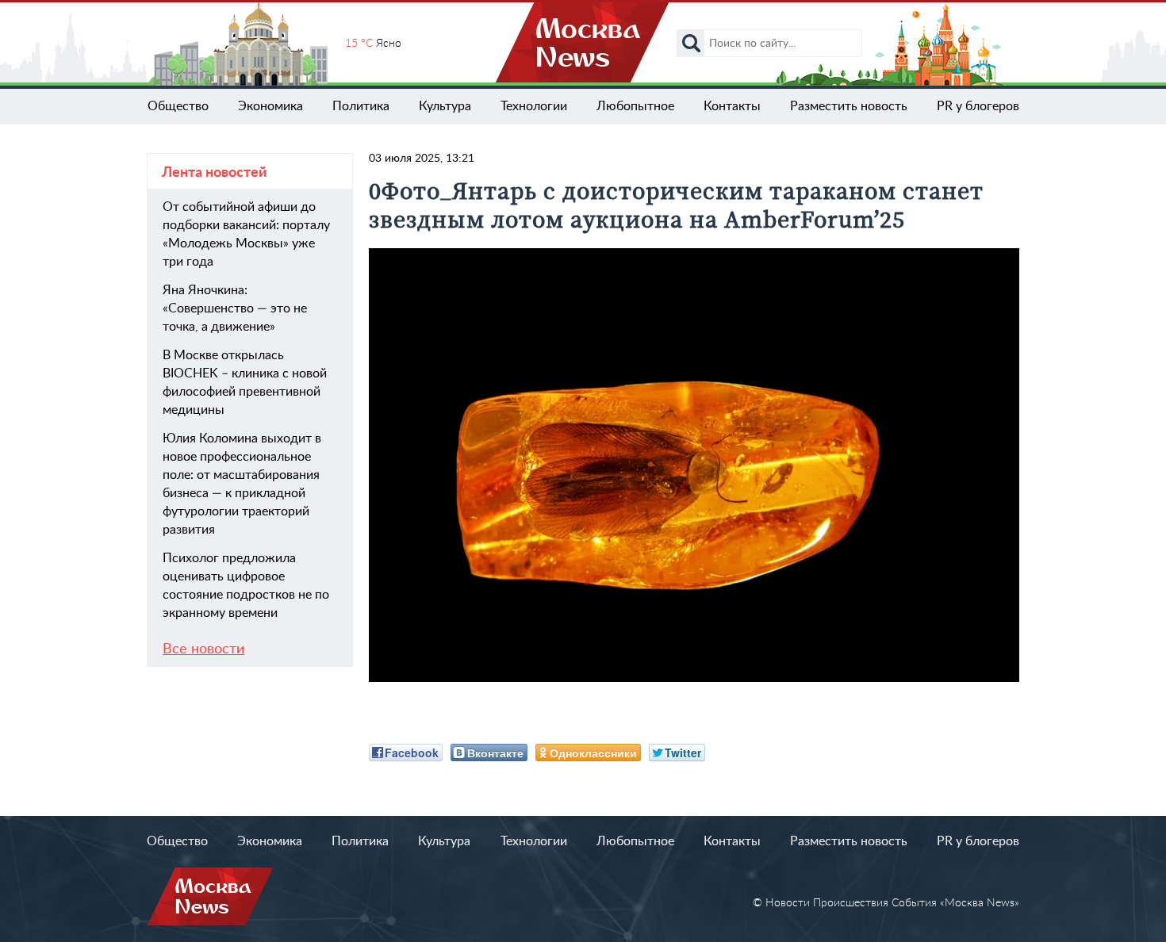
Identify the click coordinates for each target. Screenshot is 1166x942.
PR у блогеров (978, 106)
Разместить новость (848, 106)
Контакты (732, 106)
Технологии (534, 106)
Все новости (203, 649)
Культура (445, 106)
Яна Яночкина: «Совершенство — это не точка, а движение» (235, 308)
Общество (178, 106)
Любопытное (635, 106)
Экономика (270, 106)
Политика (360, 106)
